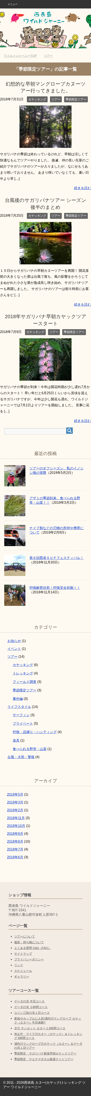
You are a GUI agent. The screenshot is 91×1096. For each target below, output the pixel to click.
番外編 (18, 699)
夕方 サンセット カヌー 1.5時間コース (39, 1028)
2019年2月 (15, 810)
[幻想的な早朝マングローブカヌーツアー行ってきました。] (45, 145)
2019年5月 (15, 794)
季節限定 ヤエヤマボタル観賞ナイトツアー (43, 1059)
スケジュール (23, 971)
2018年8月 (15, 841)
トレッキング (23, 673)
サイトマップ (23, 953)
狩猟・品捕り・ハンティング (35, 732)
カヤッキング (37, 99)
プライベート (23, 723)
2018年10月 (16, 826)
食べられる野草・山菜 (30, 749)
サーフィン (21, 715)
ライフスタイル (19, 707)
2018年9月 (15, 833)
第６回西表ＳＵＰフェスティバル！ (56, 558)
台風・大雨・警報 (20, 757)
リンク (18, 965)
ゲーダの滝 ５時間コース (31, 1007)
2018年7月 (15, 849)
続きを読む (82, 188)
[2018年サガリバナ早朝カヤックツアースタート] (45, 377)
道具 (16, 740)
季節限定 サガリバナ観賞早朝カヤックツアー (45, 1053)
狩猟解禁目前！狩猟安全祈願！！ (54, 588)
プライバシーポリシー (29, 959)
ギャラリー (21, 976)
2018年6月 (15, 857)
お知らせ (14, 641)
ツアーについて (24, 936)
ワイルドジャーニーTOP (20, 55)
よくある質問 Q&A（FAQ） (32, 948)
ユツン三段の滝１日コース (32, 1012)
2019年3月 (15, 802)
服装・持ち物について (29, 942)
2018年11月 (16, 818)
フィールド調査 (24, 682)
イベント (14, 649)
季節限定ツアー (76, 99)
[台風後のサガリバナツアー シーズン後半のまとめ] (45, 261)
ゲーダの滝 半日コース (29, 1001)
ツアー (55, 99)
